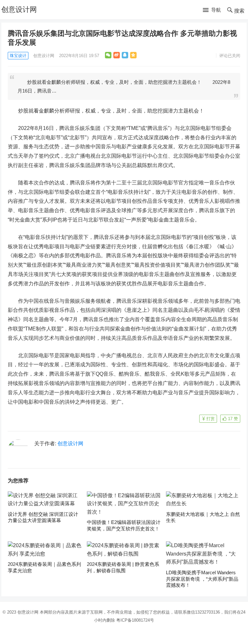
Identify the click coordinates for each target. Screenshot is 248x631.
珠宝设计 (18, 55)
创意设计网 (19, 9)
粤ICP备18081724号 (135, 620)
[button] (212, 10)
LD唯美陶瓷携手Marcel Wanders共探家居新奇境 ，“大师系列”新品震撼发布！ (202, 579)
